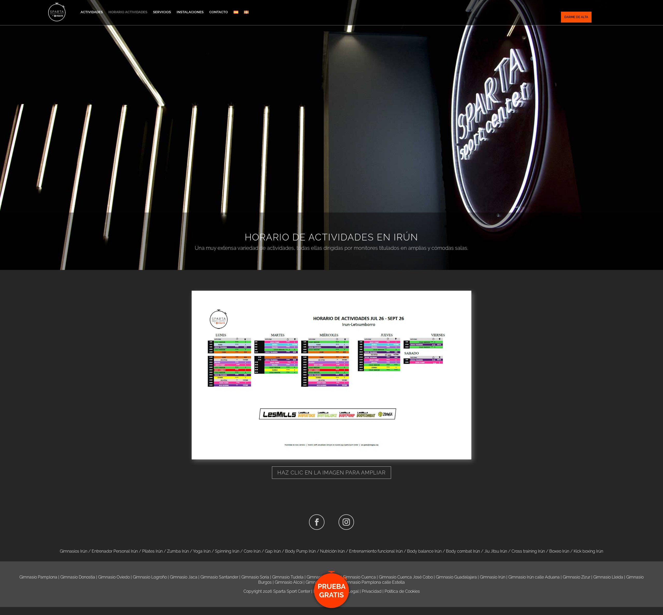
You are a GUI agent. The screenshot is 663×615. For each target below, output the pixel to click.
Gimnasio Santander (219, 577)
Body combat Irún (463, 551)
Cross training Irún (528, 551)
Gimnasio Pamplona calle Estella (374, 582)
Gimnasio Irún (492, 577)
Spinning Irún (227, 551)
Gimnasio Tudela (288, 577)
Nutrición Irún (332, 551)
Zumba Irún (178, 551)
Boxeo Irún (559, 551)
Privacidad (371, 591)
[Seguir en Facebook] (317, 522)
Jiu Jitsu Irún (495, 551)
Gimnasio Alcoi (288, 582)
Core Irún (252, 551)
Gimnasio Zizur (576, 577)
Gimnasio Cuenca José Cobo (406, 577)
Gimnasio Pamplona (38, 577)
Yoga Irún (202, 551)
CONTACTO (218, 12)
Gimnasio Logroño (150, 577)
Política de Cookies (402, 591)
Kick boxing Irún (588, 551)
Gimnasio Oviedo (114, 577)
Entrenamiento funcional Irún (376, 551)
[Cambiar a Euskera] (246, 12)
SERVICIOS (162, 12)
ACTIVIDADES (92, 12)
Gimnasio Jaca (183, 577)
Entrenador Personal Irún (115, 551)
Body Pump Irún (300, 551)
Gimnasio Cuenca (359, 577)
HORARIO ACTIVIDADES (128, 12)
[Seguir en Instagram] (346, 522)
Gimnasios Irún (73, 551)
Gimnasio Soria (255, 577)
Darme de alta (576, 17)
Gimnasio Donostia (77, 577)
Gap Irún (273, 551)
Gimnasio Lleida (608, 577)
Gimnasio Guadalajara (456, 577)
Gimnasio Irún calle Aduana (534, 577)
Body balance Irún (424, 551)
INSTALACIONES (190, 12)
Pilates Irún (152, 551)
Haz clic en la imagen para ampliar (331, 473)
